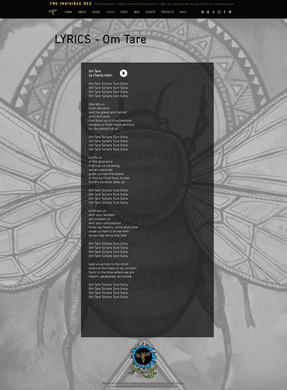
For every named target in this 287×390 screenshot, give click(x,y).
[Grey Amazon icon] (213, 12)
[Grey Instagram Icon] (219, 12)
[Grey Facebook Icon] (224, 12)
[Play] (123, 73)
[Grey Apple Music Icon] (208, 12)
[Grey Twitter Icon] (230, 12)
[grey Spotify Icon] (203, 12)
